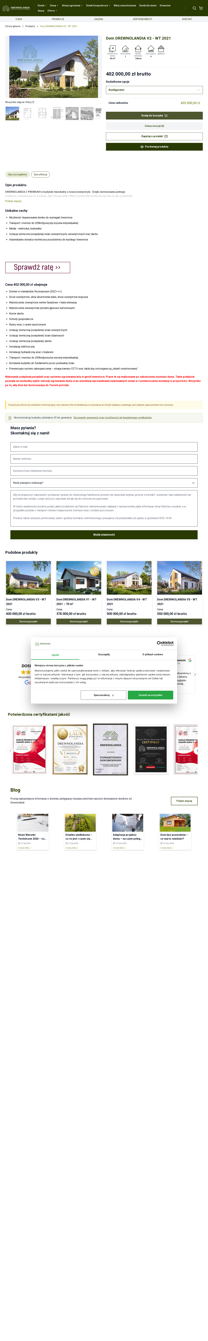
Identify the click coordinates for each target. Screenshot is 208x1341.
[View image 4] (57, 113)
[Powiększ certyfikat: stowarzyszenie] (110, 749)
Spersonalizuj (102, 695)
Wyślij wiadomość (104, 534)
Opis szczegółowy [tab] (17, 174)
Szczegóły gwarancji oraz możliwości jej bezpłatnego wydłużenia (112, 417)
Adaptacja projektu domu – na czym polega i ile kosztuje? (127, 838)
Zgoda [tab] (55, 654)
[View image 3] (42, 113)
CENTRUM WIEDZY (142, 19)
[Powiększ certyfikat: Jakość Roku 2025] (29, 749)
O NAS (19, 19)
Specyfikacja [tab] (40, 174)
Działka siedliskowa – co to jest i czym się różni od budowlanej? (78, 838)
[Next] (96, 67)
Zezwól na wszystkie (150, 695)
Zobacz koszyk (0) (154, 126)
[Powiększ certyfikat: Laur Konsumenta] (70, 749)
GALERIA (98, 19)
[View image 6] (87, 113)
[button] (195, 674)
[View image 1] (12, 113)
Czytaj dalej (23, 848)
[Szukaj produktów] (194, 8)
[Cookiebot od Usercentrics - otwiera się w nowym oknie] (159, 643)
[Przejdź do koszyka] (201, 8)
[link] (28, 592)
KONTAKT (187, 19)
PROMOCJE (58, 19)
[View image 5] (72, 113)
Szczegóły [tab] (104, 654)
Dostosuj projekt (28, 621)
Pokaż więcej (184, 800)
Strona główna (12, 26)
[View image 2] (27, 113)
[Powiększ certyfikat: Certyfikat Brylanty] (151, 749)
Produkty (30, 26)
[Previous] (11, 67)
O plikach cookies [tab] (153, 654)
